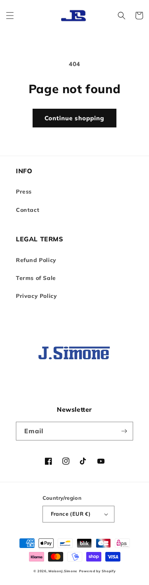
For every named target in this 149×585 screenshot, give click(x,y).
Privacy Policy (36, 295)
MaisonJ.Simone (62, 571)
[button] (10, 15)
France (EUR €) (71, 514)
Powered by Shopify (97, 571)
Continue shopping (74, 118)
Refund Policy (36, 260)
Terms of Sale (36, 278)
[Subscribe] (124, 431)
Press (24, 191)
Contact (27, 209)
